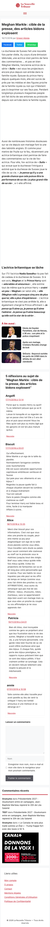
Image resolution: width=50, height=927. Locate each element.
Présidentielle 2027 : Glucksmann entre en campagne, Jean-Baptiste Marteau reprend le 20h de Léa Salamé (24, 815)
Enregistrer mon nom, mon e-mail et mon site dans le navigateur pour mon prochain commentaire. (25, 767)
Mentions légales (12, 893)
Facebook (8, 45)
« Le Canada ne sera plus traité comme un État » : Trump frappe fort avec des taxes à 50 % (22, 825)
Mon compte (10, 880)
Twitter (19, 45)
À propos (8, 884)
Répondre (10, 436)
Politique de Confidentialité (17, 901)
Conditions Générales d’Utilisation (20, 897)
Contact (8, 889)
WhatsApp (31, 45)
